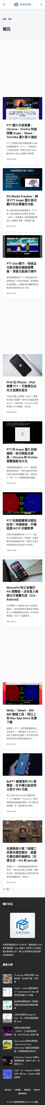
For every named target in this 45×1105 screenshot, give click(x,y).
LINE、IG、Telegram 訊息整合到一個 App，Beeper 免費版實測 (27, 1073)
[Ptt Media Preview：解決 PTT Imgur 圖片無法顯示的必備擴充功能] (22, 179)
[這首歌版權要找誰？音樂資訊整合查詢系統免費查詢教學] (7, 1005)
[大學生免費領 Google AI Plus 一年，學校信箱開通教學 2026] (7, 1018)
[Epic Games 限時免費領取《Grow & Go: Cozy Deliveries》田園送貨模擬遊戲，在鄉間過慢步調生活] (7, 1044)
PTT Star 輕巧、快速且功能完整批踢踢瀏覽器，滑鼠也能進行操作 (21, 267)
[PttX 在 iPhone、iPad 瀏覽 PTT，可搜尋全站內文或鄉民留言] (22, 365)
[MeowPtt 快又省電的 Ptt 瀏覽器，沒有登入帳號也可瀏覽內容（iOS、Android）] (22, 570)
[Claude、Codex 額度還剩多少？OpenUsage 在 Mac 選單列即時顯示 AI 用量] (7, 992)
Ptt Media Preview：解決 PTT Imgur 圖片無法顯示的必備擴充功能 (22, 200)
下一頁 (6, 889)
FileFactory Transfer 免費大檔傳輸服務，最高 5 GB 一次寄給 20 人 (27, 1060)
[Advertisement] (22, 69)
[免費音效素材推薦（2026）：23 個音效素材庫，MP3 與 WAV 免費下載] (7, 1031)
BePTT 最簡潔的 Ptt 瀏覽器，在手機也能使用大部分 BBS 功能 (21, 785)
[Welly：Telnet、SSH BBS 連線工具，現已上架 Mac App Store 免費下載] (22, 693)
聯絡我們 (27, 1090)
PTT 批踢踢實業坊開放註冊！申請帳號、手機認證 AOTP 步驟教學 (21, 524)
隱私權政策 (22, 1093)
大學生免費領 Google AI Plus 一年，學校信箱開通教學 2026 (26, 1018)
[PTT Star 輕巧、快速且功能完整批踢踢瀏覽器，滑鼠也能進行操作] (22, 246)
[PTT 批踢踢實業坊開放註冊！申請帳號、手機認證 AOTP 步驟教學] (22, 503)
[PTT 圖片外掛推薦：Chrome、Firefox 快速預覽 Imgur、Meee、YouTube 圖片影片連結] (22, 108)
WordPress (29, 1102)
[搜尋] (41, 4)
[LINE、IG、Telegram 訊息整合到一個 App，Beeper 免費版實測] (7, 1074)
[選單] (4, 4)
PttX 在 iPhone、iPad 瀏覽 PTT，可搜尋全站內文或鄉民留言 (21, 386)
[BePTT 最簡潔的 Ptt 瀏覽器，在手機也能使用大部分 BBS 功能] (22, 764)
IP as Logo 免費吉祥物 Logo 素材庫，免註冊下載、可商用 (26, 978)
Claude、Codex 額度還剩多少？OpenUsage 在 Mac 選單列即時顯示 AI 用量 (26, 991)
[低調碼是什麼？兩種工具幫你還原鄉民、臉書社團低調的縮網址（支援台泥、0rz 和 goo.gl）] (22, 831)
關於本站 (8, 1090)
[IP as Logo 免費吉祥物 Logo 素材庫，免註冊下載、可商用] (7, 978)
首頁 (4, 19)
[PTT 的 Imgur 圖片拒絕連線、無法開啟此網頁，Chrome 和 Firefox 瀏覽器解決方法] (22, 432)
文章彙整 (17, 1090)
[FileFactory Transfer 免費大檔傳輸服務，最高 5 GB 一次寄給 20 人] (7, 1061)
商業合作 (37, 1090)
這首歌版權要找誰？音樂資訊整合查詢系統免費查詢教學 (26, 1004)
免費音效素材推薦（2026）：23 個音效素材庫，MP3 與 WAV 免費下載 (26, 1031)
